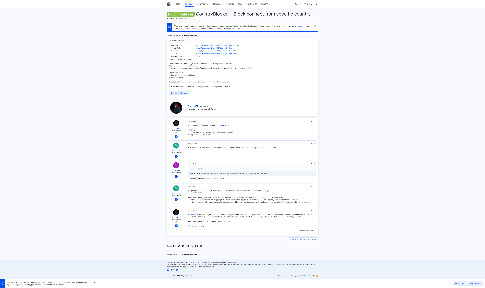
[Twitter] (176, 269)
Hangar (299, 26)
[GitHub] (172, 269)
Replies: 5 (183, 41)
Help (304, 276)
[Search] (315, 4)
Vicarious (176, 170)
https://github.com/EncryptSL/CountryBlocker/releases (217, 45)
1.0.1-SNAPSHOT (222, 125)
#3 (315, 144)
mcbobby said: (195, 169)
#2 (315, 121)
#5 (315, 187)
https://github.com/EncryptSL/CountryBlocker (214, 48)
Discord (241, 28)
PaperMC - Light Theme (182, 276)
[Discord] (168, 269)
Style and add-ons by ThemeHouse (223, 262)
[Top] (313, 276)
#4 (315, 164)
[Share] (315, 41)
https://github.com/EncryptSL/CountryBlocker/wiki (216, 51)
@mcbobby (192, 214)
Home (309, 276)
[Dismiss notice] (314, 26)
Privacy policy (296, 276)
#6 (315, 211)
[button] (181, 4)
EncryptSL (172, 18)
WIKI (209, 135)
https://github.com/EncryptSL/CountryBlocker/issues (217, 54)
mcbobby (176, 150)
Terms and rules (283, 276)
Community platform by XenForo (188, 262)
